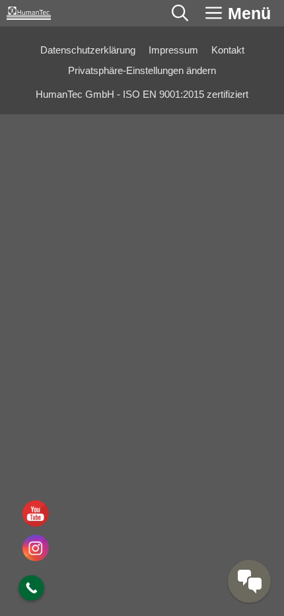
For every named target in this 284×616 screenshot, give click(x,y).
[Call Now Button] (31, 588)
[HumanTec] (29, 13)
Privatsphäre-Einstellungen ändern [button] (142, 70)
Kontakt (227, 50)
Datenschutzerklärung (87, 50)
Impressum (173, 50)
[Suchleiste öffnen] (180, 13)
